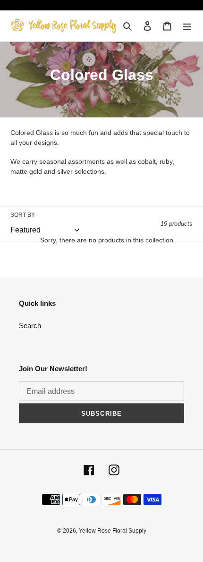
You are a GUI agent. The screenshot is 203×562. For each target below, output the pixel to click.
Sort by (22, 215)
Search (30, 325)
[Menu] (187, 26)
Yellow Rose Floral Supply (112, 530)
